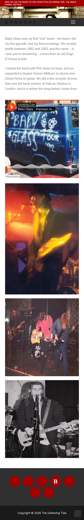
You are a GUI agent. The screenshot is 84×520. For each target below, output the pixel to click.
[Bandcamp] (25, 22)
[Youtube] (11, 22)
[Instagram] (16, 22)
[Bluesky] (20, 22)
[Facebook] (6, 22)
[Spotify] (30, 22)
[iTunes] (34, 22)
